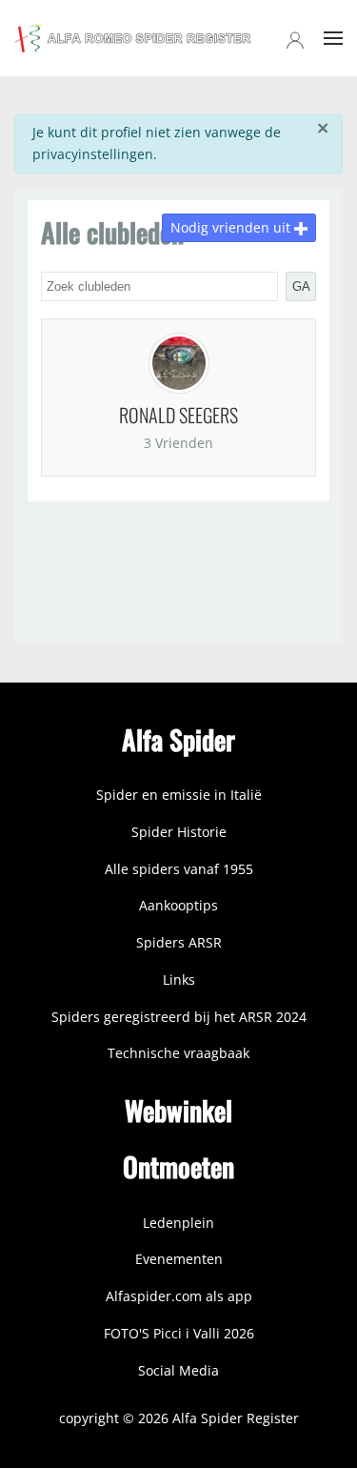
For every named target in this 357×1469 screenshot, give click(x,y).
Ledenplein (178, 1223)
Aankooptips (178, 905)
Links (179, 979)
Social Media (178, 1370)
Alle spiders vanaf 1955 (179, 869)
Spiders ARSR (179, 942)
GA (301, 286)
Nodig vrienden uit (232, 227)
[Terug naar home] (133, 38)
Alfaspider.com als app (179, 1296)
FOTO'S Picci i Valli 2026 (179, 1333)
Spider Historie (179, 832)
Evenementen (179, 1259)
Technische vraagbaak (178, 1053)
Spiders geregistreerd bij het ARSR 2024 (179, 1017)
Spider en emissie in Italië (179, 795)
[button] (333, 38)
